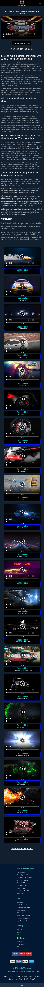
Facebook (15, 954)
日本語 (26, 979)
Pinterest (22, 954)
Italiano (24, 976)
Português (38, 976)
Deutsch (31, 976)
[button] (22, 258)
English (5, 976)
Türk (20, 979)
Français (11, 976)
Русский (32, 979)
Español (18, 976)
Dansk (11, 979)
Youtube (28, 954)
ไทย (16, 979)
